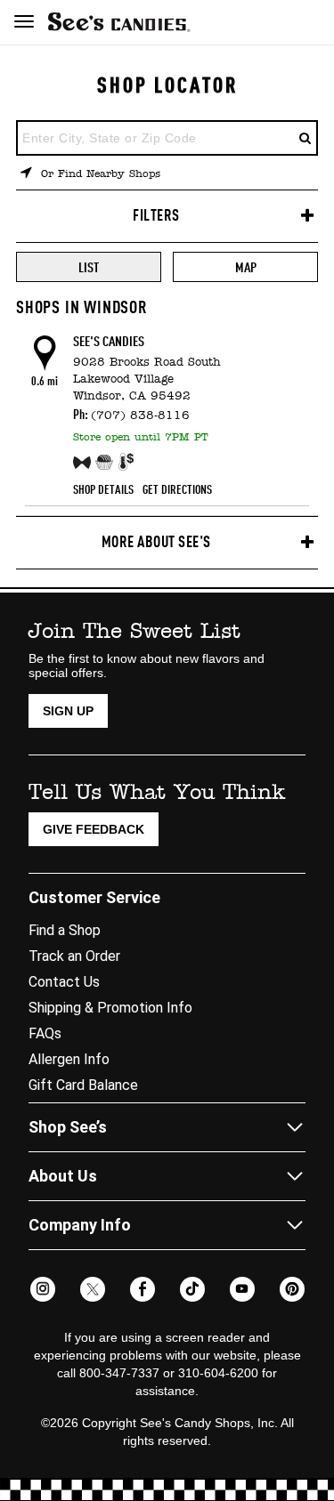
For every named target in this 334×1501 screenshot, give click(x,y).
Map (246, 269)
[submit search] (305, 138)
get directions (177, 490)
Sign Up (68, 711)
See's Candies (108, 342)
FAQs (45, 1033)
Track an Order (74, 956)
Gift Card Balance (83, 1085)
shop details (103, 490)
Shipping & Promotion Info (110, 1007)
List (88, 269)
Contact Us (64, 981)
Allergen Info (69, 1059)
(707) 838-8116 (140, 416)
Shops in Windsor (82, 309)
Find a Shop (65, 930)
